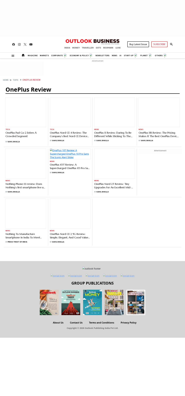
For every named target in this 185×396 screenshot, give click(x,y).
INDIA (67, 47)
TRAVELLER (88, 47)
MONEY (76, 47)
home (6, 80)
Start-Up (129, 55)
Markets (44, 55)
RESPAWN (108, 47)
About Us (58, 322)
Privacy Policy (128, 322)
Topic (16, 80)
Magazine (33, 55)
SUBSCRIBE (159, 44)
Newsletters (103, 55)
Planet (144, 55)
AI (120, 55)
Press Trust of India (17, 242)
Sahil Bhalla (14, 142)
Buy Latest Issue (138, 44)
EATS (98, 47)
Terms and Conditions (101, 322)
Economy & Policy (79, 55)
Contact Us (76, 322)
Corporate (57, 55)
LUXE (118, 47)
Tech (7, 129)
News (114, 55)
